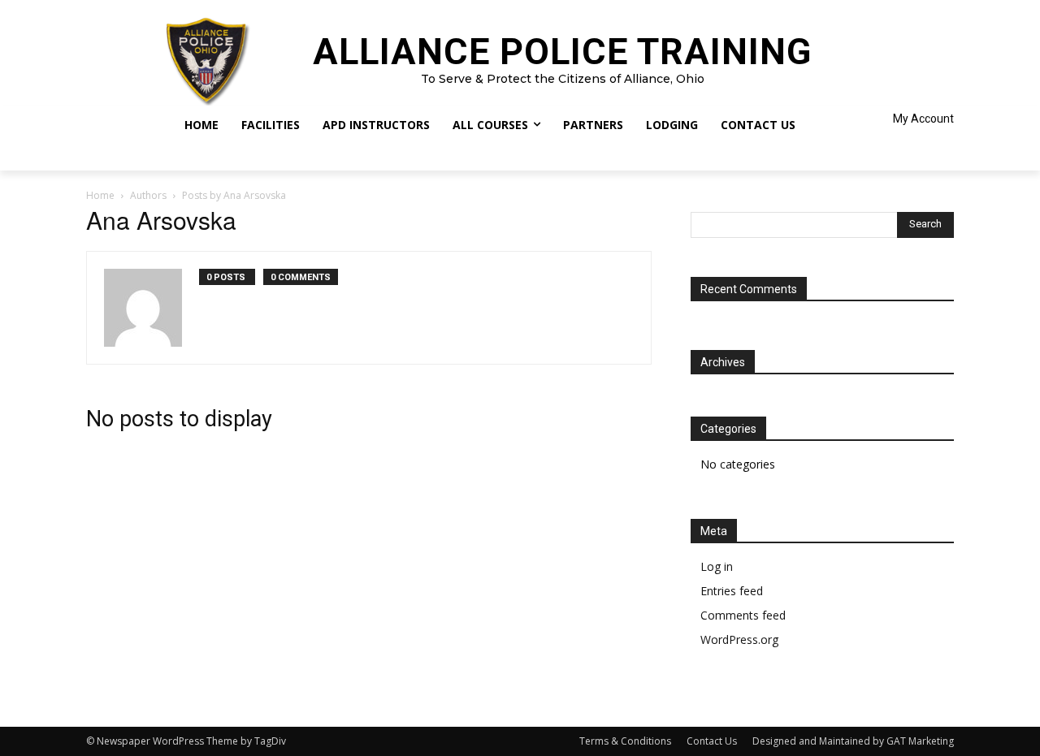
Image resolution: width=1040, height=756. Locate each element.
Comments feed (743, 615)
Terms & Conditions (625, 741)
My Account (923, 118)
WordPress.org (739, 639)
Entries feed (731, 590)
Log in (716, 566)
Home (100, 195)
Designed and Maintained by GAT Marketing (853, 741)
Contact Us (712, 741)
